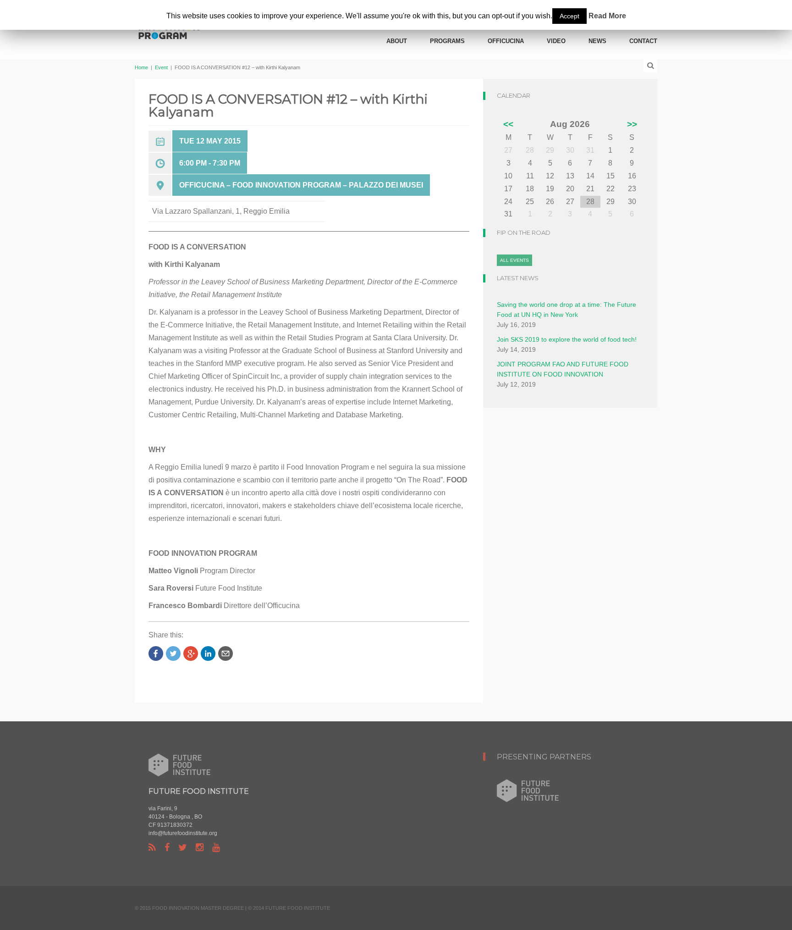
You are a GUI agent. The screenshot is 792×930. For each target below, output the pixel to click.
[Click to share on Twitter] (173, 653)
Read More (607, 16)
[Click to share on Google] (190, 653)
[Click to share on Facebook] (155, 653)
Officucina (506, 41)
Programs (447, 41)
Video (556, 41)
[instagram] (200, 847)
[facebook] (167, 847)
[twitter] (182, 847)
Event (161, 67)
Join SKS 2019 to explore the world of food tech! (567, 339)
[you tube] (216, 847)
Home (141, 67)
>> (632, 124)
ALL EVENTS (514, 260)
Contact (643, 41)
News (597, 41)
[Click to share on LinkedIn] (208, 653)
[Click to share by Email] (225, 653)
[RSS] (152, 847)
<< (508, 124)
